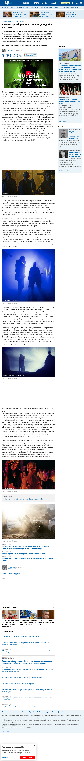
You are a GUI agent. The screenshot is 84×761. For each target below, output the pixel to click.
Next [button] (83, 14)
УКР (76, 3)
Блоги (36, 3)
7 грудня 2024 (18, 21)
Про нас (4, 712)
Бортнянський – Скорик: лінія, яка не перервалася (74, 154)
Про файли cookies (7, 757)
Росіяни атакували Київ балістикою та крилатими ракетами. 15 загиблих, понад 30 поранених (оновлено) (73, 17)
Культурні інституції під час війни (41, 7)
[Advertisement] (28, 156)
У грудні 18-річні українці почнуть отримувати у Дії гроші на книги (24, 706)
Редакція (31, 712)
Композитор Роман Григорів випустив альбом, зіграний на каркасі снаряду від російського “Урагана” (27, 670)
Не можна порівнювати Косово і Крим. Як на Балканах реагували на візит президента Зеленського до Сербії (70, 68)
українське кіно (23, 574)
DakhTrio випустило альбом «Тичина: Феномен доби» (20, 637)
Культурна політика (21, 7)
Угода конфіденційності (59, 712)
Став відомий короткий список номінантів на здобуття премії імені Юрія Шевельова (27, 699)
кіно (4, 574)
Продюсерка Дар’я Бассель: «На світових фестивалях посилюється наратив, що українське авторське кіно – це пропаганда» (25, 547)
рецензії (12, 574)
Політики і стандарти (43, 712)
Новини (26, 3)
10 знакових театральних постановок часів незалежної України (69, 101)
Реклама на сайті (14, 712)
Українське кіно (7, 7)
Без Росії (57, 7)
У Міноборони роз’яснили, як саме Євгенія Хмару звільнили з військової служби (45, 16)
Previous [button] (1, 14)
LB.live (53, 3)
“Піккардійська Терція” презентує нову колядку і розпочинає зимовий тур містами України (27, 652)
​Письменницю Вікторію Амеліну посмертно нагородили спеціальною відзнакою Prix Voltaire (26, 644)
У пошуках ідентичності (70, 7)
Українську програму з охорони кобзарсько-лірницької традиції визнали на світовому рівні (28, 691)
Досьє (44, 3)
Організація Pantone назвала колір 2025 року (18, 684)
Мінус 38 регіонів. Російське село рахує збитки (73, 135)
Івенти (24, 712)
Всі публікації (63, 121)
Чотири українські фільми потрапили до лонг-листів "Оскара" (23, 553)
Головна (4, 21)
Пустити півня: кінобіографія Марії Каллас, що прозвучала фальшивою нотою (27, 559)
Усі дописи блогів (64, 171)
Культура (10, 21)
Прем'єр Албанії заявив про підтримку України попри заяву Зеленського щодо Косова (20, 16)
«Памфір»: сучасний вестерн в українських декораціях (23, 499)
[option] (15, 14)
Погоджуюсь (27, 757)
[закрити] (34, 745)
